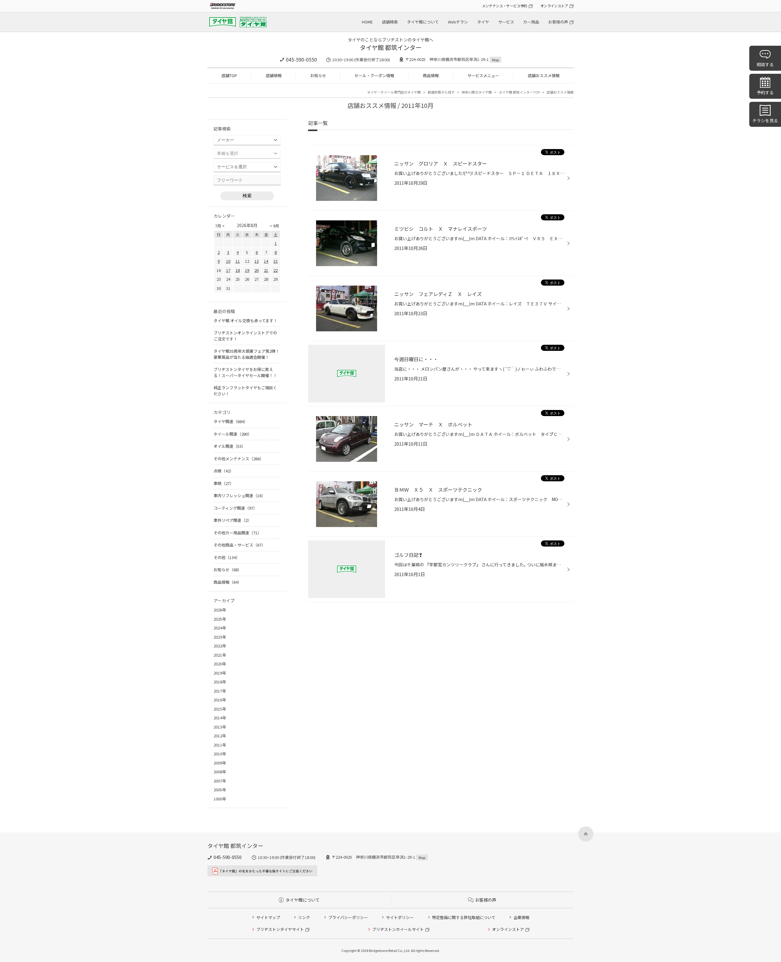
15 (275, 261)
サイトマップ (268, 917)
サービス (506, 22)
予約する (765, 92)
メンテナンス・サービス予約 (504, 5)
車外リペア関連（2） (232, 520)
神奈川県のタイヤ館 (477, 92)
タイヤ (483, 22)
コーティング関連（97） (235, 508)
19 (247, 270)
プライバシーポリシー (348, 917)
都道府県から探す (441, 92)
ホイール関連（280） (233, 434)
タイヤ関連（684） (231, 421)
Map (495, 59)
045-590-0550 (301, 59)
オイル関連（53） (230, 446)
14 (266, 261)
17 (228, 270)
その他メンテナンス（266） (239, 458)
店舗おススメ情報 (544, 75)
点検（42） (224, 471)
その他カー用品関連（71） (237, 533)
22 (275, 270)
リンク (304, 917)
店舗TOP (229, 75)
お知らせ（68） (228, 569)
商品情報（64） (228, 582)
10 (228, 261)
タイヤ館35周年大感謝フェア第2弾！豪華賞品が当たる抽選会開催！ (246, 354)
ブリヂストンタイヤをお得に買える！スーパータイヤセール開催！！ (245, 372)
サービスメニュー (483, 75)
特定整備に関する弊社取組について (463, 917)
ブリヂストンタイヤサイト (280, 929)
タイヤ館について (423, 22)
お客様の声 (558, 22)
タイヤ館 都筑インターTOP (519, 92)
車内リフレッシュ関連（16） (239, 495)
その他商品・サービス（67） (239, 545)
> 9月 (274, 226)
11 (238, 261)
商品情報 (431, 75)
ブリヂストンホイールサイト (398, 929)
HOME (367, 22)
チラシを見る (765, 120)
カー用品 (531, 22)
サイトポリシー (400, 917)
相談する (765, 64)
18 (238, 270)
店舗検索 (390, 22)
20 (256, 270)
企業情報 (521, 917)
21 (266, 270)
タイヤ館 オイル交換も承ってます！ (245, 320)
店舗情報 (274, 75)
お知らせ (318, 75)
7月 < (220, 226)
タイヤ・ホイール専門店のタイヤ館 (394, 92)
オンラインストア (554, 5)
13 (256, 261)
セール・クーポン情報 (374, 75)
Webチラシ (458, 22)
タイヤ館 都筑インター (391, 47)
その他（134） (227, 557)
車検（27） (224, 483)
